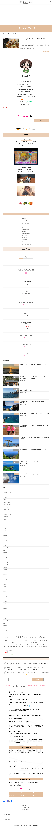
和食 (39, 640)
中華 (36, 640)
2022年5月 (5, 632)
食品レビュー (25, 241)
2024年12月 (5, 562)
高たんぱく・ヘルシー (26, 244)
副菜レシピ (24, 227)
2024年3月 (5, 579)
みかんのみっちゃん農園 (26, 302)
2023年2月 (5, 611)
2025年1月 (5, 560)
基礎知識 (24, 231)
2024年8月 (5, 567)
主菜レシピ (24, 225)
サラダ (5, 640)
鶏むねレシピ (22, 646)
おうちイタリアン (10, 637)
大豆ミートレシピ (17, 642)
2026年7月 (5, 528)
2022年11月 (5, 618)
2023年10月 (5, 591)
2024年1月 (5, 584)
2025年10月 (5, 547)
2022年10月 (5, 620)
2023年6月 (5, 601)
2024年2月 (5, 581)
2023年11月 (5, 589)
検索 (41, 120)
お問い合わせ (25, 805)
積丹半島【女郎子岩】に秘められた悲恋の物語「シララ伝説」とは (34, 449)
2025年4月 (5, 557)
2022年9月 (5, 623)
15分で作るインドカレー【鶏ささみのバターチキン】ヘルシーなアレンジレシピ (24, 667)
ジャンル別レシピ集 (26, 220)
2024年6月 (5, 572)
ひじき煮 (44, 637)
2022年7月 (5, 628)
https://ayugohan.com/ (18, 686)
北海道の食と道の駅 (26, 229)
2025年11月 (5, 545)
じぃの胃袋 (26, 353)
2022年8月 (5, 625)
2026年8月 (5, 525)
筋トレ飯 (40, 644)
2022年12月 (5, 615)
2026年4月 (5, 535)
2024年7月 (5, 569)
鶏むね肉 (28, 646)
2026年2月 (5, 540)
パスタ (26, 640)
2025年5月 (5, 555)
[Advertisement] (26, 14)
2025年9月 (5, 550)
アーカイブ (5, 107)
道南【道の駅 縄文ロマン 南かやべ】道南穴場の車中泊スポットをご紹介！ (23, 663)
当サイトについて (26, 809)
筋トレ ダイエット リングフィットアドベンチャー (22, 644)
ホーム (4, 812)
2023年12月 (5, 586)
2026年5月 (5, 533)
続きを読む (46, 51)
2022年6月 (5, 630)
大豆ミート (45, 640)
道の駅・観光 (25, 237)
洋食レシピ (37, 642)
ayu (43, 667)
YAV (26, 324)
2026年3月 (5, 538)
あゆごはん (24, 218)
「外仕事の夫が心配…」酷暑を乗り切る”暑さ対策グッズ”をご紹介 (34, 474)
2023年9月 (5, 594)
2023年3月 (5, 608)
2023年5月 (5, 603)
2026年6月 (5, 530)
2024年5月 (5, 574)
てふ (27, 313)
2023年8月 (5, 596)
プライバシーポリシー (26, 807)
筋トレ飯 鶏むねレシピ (10, 646)
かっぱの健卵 (26, 293)
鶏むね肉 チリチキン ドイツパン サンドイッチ (39, 646)
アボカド (16, 638)
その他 (39, 637)
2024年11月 (5, 564)
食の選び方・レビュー (26, 239)
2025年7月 (5, 552)
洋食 (32, 642)
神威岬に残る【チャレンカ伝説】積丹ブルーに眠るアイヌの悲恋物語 (34, 413)
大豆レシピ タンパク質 (26, 642)
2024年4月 (5, 577)
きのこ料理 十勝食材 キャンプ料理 (30, 637)
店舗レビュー (25, 235)
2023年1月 (5, 613)
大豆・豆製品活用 (26, 233)
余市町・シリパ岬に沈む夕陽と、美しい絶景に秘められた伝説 (33, 364)
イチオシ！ (29, 638)
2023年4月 (5, 606)
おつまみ (19, 637)
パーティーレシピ (26, 223)
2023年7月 (5, 598)
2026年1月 (5, 542)
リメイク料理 (31, 640)
